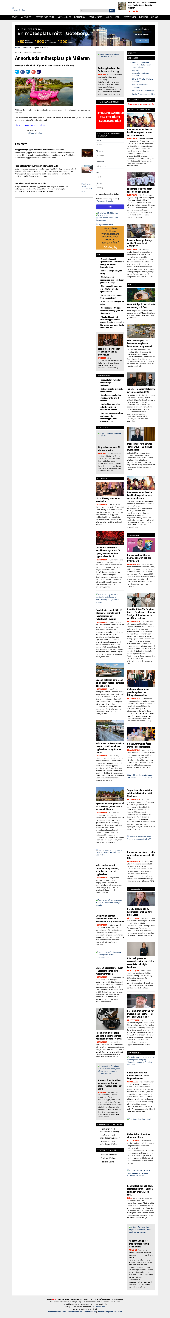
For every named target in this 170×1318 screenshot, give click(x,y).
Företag (99, 183)
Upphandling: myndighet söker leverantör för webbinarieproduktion (110, 407)
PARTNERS (144, 17)
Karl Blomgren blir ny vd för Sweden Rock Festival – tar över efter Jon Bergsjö (140, 1013)
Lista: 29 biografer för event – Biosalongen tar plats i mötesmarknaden (109, 970)
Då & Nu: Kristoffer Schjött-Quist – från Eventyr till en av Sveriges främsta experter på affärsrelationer (141, 614)
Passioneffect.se (75, 1311)
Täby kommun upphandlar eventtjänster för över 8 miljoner (110, 398)
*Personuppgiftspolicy (105, 201)
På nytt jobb (133, 918)
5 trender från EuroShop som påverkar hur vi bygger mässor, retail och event (110, 1084)
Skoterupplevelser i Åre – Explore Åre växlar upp (110, 70)
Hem (17, 47)
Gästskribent (133, 1140)
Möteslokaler (65, 17)
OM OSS (155, 17)
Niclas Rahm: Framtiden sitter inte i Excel (138, 1136)
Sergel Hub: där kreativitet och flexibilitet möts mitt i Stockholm (139, 793)
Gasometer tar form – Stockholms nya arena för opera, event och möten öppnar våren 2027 (108, 552)
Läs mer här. (100, 1307)
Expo (129, 1198)
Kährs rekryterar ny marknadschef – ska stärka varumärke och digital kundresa (140, 963)
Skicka (110, 207)
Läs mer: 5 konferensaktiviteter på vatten (31, 125)
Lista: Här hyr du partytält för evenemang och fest (141, 306)
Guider (109, 17)
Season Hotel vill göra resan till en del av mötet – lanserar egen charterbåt (110, 682)
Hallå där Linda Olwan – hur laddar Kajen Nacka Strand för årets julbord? (142, 5)
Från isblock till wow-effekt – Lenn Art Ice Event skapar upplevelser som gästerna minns (110, 748)
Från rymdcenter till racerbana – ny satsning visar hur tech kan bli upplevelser (107, 870)
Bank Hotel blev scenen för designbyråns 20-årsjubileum (109, 351)
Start (15, 17)
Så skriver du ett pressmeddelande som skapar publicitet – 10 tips (112, 280)
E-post (98, 140)
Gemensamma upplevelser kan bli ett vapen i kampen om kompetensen (140, 132)
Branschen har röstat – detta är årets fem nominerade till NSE (141, 855)
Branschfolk (133, 564)
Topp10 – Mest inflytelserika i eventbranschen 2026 (141, 390)
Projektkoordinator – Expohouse (140, 86)
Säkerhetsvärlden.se (57, 1311)
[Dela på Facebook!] (23, 72)
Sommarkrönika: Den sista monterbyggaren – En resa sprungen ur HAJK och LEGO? (140, 1190)
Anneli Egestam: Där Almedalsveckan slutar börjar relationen (138, 1075)
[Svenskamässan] (85, 45)
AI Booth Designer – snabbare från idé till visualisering (139, 1243)
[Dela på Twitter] (17, 72)
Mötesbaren (27, 17)
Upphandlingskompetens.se (109, 1311)
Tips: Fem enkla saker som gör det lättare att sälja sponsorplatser (111, 289)
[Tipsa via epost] (34, 72)
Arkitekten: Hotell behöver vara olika (30, 183)
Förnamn (99, 151)
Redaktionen (32, 130)
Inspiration (80, 17)
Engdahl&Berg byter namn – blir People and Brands (140, 190)
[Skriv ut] (39, 72)
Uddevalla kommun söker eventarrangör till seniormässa (110, 382)
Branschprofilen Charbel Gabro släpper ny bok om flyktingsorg (139, 558)
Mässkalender (96, 17)
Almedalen (132, 1082)
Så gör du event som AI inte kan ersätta (109, 449)
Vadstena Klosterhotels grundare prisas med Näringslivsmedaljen (138, 692)
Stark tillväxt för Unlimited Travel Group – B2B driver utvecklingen (139, 446)
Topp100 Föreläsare (45, 17)
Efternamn (100, 162)
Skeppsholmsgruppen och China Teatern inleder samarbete (39, 149)
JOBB (118, 17)
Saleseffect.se (90, 1311)
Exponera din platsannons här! (141, 104)
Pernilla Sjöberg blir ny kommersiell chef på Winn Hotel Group (139, 911)
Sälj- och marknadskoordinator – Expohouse (141, 73)
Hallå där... (133, 11)
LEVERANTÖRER (130, 17)
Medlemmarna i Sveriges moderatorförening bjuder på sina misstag (111, 310)
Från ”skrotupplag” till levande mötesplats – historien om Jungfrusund (139, 343)
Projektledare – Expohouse (143, 90)
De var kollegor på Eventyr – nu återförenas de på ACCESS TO (140, 243)
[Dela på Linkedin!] (28, 72)
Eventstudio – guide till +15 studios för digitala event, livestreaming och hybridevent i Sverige (109, 614)
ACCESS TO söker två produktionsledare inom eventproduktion (141, 64)
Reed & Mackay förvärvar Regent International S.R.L (36, 166)
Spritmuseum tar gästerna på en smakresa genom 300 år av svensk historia (110, 806)
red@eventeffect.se (34, 133)
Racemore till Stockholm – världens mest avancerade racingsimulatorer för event (109, 1035)
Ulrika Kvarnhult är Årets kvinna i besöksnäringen (139, 745)
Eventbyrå (132, 139)
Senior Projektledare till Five (143, 94)
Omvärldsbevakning (34, 52)
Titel (97, 172)
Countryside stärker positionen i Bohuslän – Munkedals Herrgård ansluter (110, 918)
